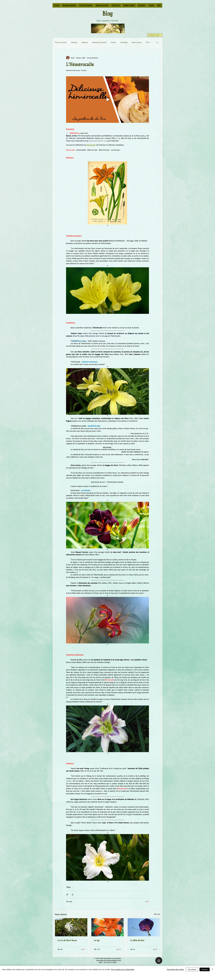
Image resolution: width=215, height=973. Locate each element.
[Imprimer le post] (73, 894)
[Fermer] (212, 969)
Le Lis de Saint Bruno (67, 940)
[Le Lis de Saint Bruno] (71, 927)
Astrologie (124, 42)
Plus (147, 42)
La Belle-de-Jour (137, 940)
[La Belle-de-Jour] (144, 927)
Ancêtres (85, 42)
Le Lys (96, 940)
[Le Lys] (107, 927)
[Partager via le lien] (67, 894)
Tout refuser (192, 969)
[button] (157, 42)
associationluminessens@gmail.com (108, 960)
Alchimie (74, 42)
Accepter (204, 969)
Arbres (113, 42)
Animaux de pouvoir (99, 42)
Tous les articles (61, 42)
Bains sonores (137, 42)
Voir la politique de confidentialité (122, 969)
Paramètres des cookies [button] (175, 969)
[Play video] (107, 99)
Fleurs (69, 887)
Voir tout (157, 914)
